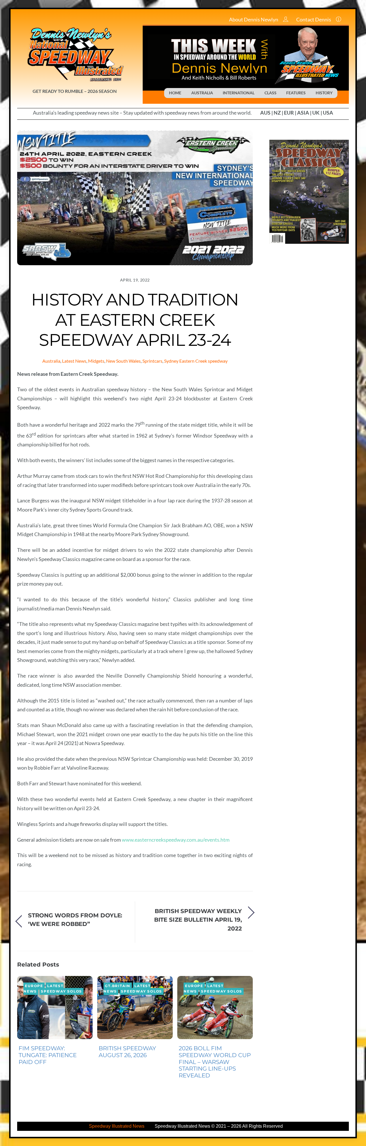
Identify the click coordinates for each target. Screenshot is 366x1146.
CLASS (270, 92)
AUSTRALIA (202, 92)
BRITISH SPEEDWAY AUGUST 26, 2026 (127, 1052)
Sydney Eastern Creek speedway (196, 361)
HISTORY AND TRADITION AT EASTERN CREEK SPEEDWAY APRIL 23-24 (134, 319)
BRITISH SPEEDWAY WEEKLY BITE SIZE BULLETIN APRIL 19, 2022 (198, 919)
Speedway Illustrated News (117, 1126)
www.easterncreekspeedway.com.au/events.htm (176, 839)
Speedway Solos (61, 991)
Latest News (74, 361)
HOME (175, 92)
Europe (34, 986)
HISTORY (324, 92)
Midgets (96, 361)
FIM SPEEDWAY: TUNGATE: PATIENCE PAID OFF (48, 1055)
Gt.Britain (117, 986)
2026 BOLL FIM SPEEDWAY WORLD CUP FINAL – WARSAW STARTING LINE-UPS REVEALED (215, 1062)
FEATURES (296, 92)
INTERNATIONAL (238, 92)
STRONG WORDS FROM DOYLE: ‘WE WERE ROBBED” (75, 919)
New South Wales (123, 361)
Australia (51, 361)
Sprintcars (152, 361)
